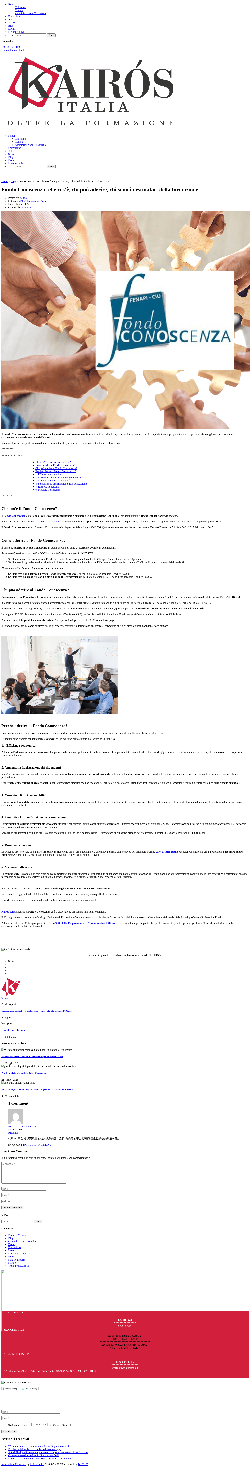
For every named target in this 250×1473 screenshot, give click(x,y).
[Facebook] (9, 964)
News (44, 201)
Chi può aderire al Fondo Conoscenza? (56, 468)
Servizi (12, 22)
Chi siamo (20, 7)
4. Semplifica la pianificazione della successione (61, 483)
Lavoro (12, 1250)
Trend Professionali (18, 1265)
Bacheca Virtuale (17, 1235)
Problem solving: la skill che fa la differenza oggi (24, 1073)
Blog (10, 25)
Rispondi (13, 1132)
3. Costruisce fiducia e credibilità (52, 480)
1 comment (26, 207)
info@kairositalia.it (13, 50)
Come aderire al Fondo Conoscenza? (55, 465)
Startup (12, 1262)
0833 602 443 (125, 1326)
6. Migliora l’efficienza (47, 489)
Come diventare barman (13, 1030)
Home (4, 181)
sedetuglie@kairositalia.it (125, 1367)
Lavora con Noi (16, 31)
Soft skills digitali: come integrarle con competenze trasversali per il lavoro (37, 1089)
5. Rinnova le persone (47, 486)
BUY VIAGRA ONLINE (22, 1126)
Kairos (11, 4)
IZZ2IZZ (83, 1464)
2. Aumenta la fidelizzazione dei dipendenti (58, 477)
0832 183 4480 (11, 46)
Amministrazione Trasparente (30, 13)
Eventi (11, 28)
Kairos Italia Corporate (13, 1464)
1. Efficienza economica (48, 474)
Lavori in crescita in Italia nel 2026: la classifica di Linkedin (40, 1458)
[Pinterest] (9, 970)
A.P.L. (11, 19)
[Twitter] (9, 967)
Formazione (14, 16)
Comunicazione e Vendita (22, 1241)
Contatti (19, 10)
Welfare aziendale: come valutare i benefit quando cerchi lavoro (32, 1056)
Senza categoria (16, 1259)
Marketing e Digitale (19, 1253)
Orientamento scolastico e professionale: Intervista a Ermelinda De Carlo (36, 1011)
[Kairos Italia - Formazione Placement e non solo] (90, 129)
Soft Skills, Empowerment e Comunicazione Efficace (85, 923)
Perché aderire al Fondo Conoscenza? (55, 471)
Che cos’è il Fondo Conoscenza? (53, 462)
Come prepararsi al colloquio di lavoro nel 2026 (33, 1455)
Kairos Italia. (37, 1464)
